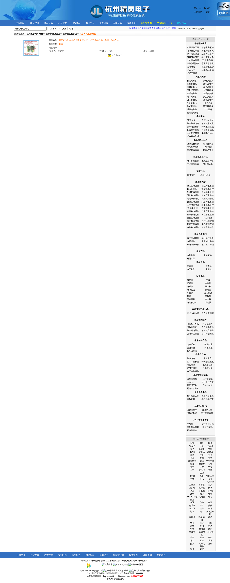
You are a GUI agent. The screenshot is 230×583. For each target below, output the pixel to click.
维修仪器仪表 (193, 63)
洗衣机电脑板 (193, 60)
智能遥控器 (192, 351)
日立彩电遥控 (208, 214)
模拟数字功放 (193, 324)
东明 (210, 449)
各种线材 (208, 147)
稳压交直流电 (208, 57)
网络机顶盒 (208, 150)
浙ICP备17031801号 (115, 579)
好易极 (192, 505)
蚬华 (210, 508)
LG (201, 505)
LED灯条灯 (192, 413)
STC (192, 470)
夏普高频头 (208, 100)
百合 (210, 455)
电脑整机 (191, 255)
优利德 (202, 529)
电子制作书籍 (208, 241)
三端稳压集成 (208, 70)
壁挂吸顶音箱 (208, 424)
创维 (210, 523)
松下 (202, 467)
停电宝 (208, 290)
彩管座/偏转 (207, 60)
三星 (202, 455)
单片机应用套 (208, 330)
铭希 (210, 494)
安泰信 (192, 446)
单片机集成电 (208, 123)
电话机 (209, 269)
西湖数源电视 (193, 221)
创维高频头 (192, 84)
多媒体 (190, 293)
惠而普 (202, 464)
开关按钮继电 (208, 361)
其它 (189, 296)
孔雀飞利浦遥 (208, 198)
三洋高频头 (192, 93)
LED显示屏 (207, 410)
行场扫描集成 (193, 133)
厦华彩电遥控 (193, 195)
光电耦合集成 (193, 136)
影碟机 (190, 283)
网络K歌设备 (193, 388)
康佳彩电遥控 (193, 186)
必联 (192, 494)
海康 (192, 464)
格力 (202, 508)
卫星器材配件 (193, 144)
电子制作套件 (193, 161)
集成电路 (191, 67)
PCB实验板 (208, 368)
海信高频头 (208, 84)
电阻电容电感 (193, 57)
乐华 (192, 458)
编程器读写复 (208, 399)
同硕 (210, 443)
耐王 (210, 502)
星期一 (191, 28)
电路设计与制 (208, 244)
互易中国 (110, 560)
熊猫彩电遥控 (208, 195)
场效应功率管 (193, 51)
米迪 (192, 502)
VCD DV (191, 70)
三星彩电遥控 (208, 211)
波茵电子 (133, 560)
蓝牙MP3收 (192, 385)
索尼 (202, 549)
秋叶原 (192, 517)
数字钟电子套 (193, 330)
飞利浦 (192, 476)
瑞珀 (192, 455)
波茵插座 (191, 347)
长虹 (210, 537)
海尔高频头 (208, 87)
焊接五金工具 (208, 396)
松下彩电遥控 (208, 205)
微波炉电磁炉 (208, 67)
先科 (202, 511)
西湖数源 (192, 461)
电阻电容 (208, 358)
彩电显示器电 (208, 63)
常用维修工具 (193, 47)
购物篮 (207, 8)
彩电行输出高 (208, 51)
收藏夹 (207, 12)
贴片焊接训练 (208, 334)
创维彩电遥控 (193, 192)
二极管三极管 (208, 54)
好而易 (210, 446)
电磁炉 (190, 286)
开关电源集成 (208, 126)
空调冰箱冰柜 (193, 313)
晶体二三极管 (193, 361)
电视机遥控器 (208, 161)
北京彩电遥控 (208, 202)
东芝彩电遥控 (208, 208)
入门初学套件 (208, 327)
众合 (202, 523)
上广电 (192, 487)
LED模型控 (192, 410)
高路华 (210, 452)
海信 (192, 549)
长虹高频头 (192, 81)
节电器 (208, 302)
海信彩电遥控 (208, 189)
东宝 (210, 464)
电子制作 (191, 269)
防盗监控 (191, 175)
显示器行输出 (193, 54)
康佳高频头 (208, 81)
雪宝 (192, 540)
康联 (192, 526)
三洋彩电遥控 (193, 214)
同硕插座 (208, 347)
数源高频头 (208, 106)
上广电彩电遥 (193, 205)
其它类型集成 (193, 130)
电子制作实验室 (98, 560)
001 (201, 443)
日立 (192, 443)
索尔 (202, 494)
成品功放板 (192, 379)
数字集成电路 (193, 123)
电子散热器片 (193, 371)
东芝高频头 (208, 90)
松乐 (202, 479)
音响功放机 (208, 385)
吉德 (202, 537)
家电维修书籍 (193, 244)
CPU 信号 (191, 120)
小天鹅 (210, 532)
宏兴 (210, 484)
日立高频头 (192, 100)
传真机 (209, 266)
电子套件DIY (144, 560)
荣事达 (202, 452)
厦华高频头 (192, 87)
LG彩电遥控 (192, 208)
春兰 (192, 449)
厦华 (210, 540)
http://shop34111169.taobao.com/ (116, 576)
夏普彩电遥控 (193, 218)
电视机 (190, 280)
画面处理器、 (206, 175)
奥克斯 (202, 449)
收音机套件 (208, 324)
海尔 (210, 543)
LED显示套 (192, 327)
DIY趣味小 (207, 164)
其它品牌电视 (193, 224)
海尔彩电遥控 (193, 227)
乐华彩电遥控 (208, 192)
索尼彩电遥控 (193, 211)
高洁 (210, 517)
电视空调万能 (208, 224)
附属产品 (191, 258)
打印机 (190, 266)
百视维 (210, 491)
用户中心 (198, 8)
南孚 (210, 487)
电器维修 (191, 241)
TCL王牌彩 (192, 189)
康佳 (202, 461)
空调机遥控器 (193, 164)
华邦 (202, 502)
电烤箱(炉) (191, 302)
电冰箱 (208, 283)
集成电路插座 (208, 133)
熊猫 (192, 543)
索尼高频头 (208, 97)
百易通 (202, 491)
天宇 (192, 537)
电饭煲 (208, 296)
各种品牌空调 (208, 221)
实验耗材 (191, 399)
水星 (192, 491)
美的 (210, 505)
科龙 (192, 479)
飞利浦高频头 (193, 90)
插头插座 (191, 365)
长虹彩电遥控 (208, 186)
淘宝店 (117, 560)
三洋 (210, 467)
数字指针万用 (193, 396)
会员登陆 (198, 12)
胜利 (210, 529)
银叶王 (202, 487)
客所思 (202, 484)
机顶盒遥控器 (208, 227)
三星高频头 (208, 93)
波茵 (210, 470)
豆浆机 (208, 286)
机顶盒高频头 (193, 113)
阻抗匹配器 (208, 427)
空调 (208, 280)
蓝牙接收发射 (208, 382)
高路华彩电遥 (193, 198)
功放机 (190, 424)
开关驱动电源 (207, 413)
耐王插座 (208, 344)
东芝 (210, 458)
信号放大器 (208, 144)
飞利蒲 (202, 497)
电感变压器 (208, 365)
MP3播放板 (208, 379)
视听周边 (208, 293)
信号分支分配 (193, 147)
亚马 (202, 540)
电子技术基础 (193, 238)
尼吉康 (192, 484)
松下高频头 (192, 97)
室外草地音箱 (193, 427)
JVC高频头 (192, 106)
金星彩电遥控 (193, 202)
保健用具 (191, 299)
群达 (210, 526)
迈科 (192, 511)
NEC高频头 (192, 103)
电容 (210, 497)
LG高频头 (208, 103)
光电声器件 (192, 368)
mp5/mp (190, 382)
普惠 (202, 458)
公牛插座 (191, 344)
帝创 (202, 526)
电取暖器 (191, 290)
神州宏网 (125, 560)
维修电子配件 (208, 47)
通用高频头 (192, 109)
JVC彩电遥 (207, 218)
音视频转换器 (193, 150)
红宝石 (192, 508)
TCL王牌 (208, 109)
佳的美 (192, 452)
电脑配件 (208, 255)
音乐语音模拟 (193, 126)
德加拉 (192, 532)
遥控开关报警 (193, 334)
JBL (201, 476)
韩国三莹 (210, 476)
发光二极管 (192, 73)
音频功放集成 (208, 120)
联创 (192, 523)
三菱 (202, 446)
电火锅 (208, 299)
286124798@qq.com (93, 570)
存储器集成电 (208, 130)
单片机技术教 (208, 238)
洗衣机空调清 (208, 313)
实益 (192, 529)
